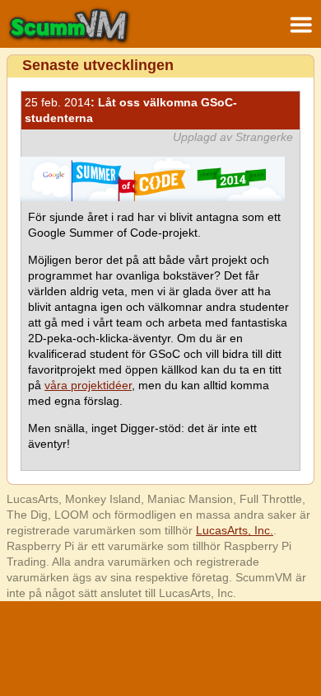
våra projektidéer (88, 385)
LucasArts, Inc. (234, 530)
